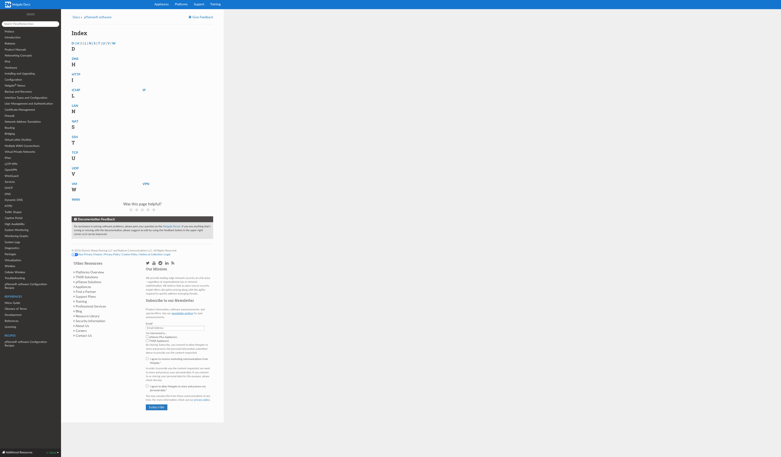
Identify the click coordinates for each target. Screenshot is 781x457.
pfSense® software (97, 17)
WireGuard (12, 176)
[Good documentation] (148, 210)
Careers (81, 330)
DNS (8, 194)
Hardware (11, 67)
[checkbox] (178, 339)
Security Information (90, 321)
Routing (10, 127)
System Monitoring (16, 230)
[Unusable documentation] (131, 210)
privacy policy (202, 400)
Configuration (13, 79)
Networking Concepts (18, 55)
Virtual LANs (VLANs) (18, 139)
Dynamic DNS (14, 199)
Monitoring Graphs (16, 236)
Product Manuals (15, 49)
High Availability (15, 224)
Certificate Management (20, 109)
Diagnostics (12, 248)
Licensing (10, 326)
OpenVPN (11, 169)
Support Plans (86, 296)
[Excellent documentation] (154, 210)
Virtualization (13, 260)
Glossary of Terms (16, 308)
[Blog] (172, 263)
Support (199, 4)
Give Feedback (202, 17)
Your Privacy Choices (90, 254)
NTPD (8, 206)
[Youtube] (154, 263)
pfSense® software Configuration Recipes (26, 286)
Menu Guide (12, 302)
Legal (167, 254)
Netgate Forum (171, 226)
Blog (79, 311)
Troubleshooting (15, 278)
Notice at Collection (151, 254)
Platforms (181, 4)
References (12, 321)
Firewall (9, 115)
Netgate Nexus (15, 85)
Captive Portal (13, 218)
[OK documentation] (142, 210)
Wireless (10, 266)
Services (10, 181)
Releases (10, 43)
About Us (82, 326)
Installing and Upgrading (20, 73)
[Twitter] (147, 263)
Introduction (13, 37)
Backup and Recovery (18, 91)
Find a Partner (86, 291)
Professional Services (91, 306)
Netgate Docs (20, 4)
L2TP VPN (11, 164)
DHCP (9, 188)
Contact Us (84, 335)
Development (13, 314)
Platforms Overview (90, 272)
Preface (9, 31)
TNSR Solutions (87, 277)
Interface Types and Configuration (26, 97)
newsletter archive (182, 313)
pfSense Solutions (88, 282)
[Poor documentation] (137, 210)
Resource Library (87, 316)
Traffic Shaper (13, 212)
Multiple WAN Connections (22, 145)
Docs (76, 17)
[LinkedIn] (166, 263)
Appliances (161, 4)
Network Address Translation (23, 121)
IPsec (8, 157)
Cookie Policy (130, 254)
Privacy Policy (112, 254)
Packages (10, 254)
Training (215, 4)
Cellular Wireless (15, 272)
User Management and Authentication (29, 103)
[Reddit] (160, 263)
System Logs (12, 242)
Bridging (10, 133)
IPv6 (7, 61)
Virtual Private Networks (20, 151)
